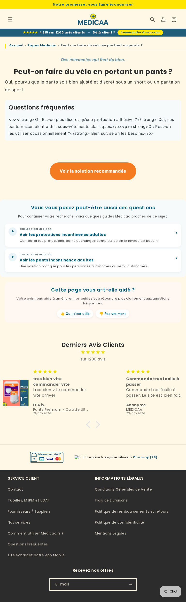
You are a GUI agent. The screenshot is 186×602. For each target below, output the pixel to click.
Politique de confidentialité (119, 522)
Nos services (19, 522)
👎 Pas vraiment (112, 314)
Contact (15, 489)
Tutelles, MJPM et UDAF (28, 500)
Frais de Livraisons (111, 500)
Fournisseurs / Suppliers (29, 511)
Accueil (16, 45)
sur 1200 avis (93, 359)
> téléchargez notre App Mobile (36, 555)
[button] (10, 19)
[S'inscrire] (130, 584)
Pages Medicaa (42, 45)
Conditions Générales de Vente (123, 489)
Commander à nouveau (140, 32)
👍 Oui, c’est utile (75, 314)
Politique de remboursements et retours (132, 511)
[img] (93, 352)
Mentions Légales (110, 533)
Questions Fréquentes (28, 544)
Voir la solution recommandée (93, 171)
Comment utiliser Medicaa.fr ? (35, 533)
